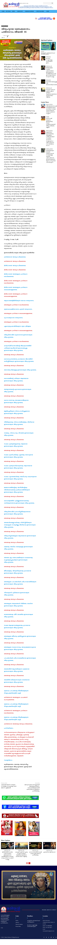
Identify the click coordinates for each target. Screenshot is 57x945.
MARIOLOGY (48, 56)
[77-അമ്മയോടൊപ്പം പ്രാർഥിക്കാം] (28, 885)
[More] (28, 35)
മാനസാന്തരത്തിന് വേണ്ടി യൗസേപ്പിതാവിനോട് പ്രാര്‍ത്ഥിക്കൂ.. (35, 854)
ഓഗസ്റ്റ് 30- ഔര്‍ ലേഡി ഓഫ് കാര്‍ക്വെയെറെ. (48, 53)
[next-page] (29, 863)
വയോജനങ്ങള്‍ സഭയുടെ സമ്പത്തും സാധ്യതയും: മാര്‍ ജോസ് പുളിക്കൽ (8, 786)
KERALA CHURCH (49, 104)
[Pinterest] (17, 776)
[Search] (52, 3)
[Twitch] (51, 937)
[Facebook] (11, 776)
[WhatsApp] (21, 776)
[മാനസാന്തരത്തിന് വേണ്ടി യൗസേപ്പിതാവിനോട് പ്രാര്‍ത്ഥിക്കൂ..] (35, 845)
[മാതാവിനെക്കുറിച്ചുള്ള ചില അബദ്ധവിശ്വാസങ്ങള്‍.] (43, 81)
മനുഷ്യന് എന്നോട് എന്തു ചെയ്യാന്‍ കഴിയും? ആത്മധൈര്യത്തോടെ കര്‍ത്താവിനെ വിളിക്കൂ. (21, 854)
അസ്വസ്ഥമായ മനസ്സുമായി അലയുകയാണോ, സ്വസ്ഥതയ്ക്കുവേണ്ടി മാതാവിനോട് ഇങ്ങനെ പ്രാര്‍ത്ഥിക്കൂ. (32, 788)
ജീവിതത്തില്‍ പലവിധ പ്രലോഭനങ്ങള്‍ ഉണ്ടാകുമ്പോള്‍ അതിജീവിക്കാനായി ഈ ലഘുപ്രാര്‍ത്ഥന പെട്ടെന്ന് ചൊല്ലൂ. (51, 72)
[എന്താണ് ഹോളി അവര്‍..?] (49, 845)
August (42, 51)
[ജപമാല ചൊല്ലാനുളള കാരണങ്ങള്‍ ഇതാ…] (43, 58)
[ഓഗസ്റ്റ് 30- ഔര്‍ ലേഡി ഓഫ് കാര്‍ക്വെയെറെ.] (48, 46)
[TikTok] (49, 937)
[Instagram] (46, 937)
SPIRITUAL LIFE (7, 850)
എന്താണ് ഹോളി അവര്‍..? (49, 852)
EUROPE (47, 116)
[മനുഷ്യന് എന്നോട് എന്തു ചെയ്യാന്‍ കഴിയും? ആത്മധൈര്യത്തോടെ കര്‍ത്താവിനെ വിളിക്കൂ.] (43, 89)
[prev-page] (27, 863)
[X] (14, 776)
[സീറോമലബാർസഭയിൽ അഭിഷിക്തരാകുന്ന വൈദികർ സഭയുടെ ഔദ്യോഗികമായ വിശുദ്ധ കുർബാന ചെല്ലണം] (43, 106)
